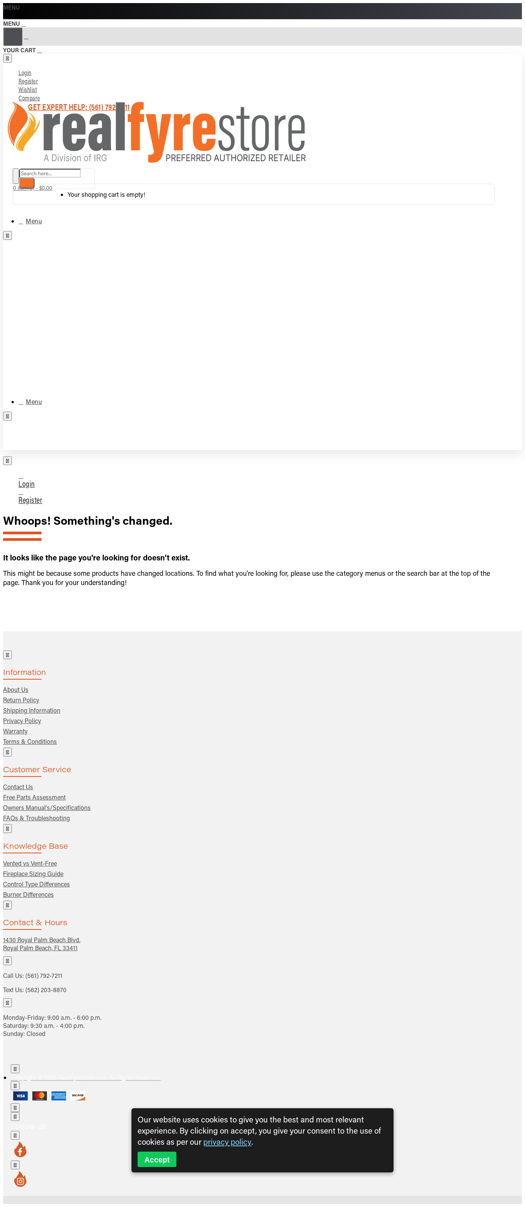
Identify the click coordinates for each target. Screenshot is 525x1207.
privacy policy (227, 1141)
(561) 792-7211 (43, 975)
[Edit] (7, 58)
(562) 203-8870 (45, 990)
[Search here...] (16, 176)
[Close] (6, 15)
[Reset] (12, 36)
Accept (157, 1159)
